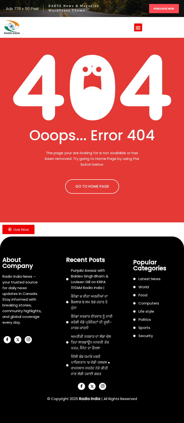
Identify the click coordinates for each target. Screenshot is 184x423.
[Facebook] (7, 339)
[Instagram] (28, 339)
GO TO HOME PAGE (92, 186)
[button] (138, 27)
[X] (17, 339)
